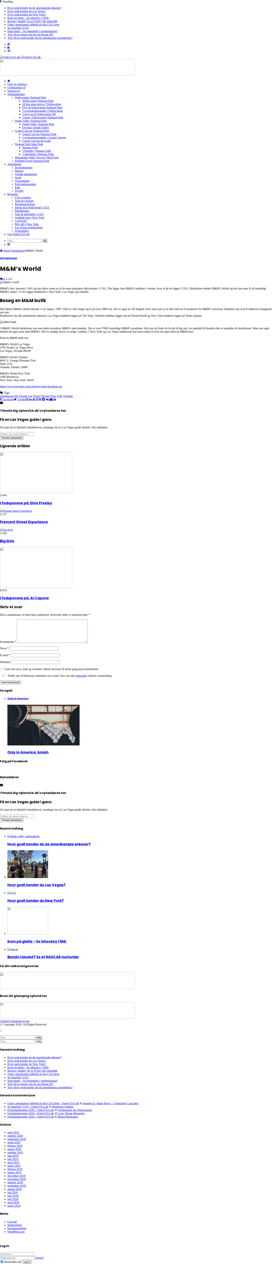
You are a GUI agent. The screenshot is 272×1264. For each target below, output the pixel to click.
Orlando (68, 396)
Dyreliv (19, 190)
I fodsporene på (16, 87)
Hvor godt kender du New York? (26, 14)
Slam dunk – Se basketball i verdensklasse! (32, 31)
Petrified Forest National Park (32, 160)
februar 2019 (14, 1169)
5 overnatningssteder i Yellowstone (42, 110)
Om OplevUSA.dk (18, 234)
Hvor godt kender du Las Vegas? (26, 11)
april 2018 (13, 1202)
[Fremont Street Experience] (16, 510)
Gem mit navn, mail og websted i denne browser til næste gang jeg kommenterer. (51, 669)
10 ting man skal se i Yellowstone (41, 104)
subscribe (81, 675)
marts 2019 (13, 1165)
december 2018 (16, 1175)
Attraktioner (14, 164)
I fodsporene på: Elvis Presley (26, 503)
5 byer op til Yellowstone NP (39, 114)
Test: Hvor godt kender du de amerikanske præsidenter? (40, 37)
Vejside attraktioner (26, 174)
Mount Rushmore (68, 1116)
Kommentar (8, 641)
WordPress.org (16, 1231)
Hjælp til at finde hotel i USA (32, 207)
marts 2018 (13, 1205)
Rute (17, 187)
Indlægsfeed (14, 1225)
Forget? (39, 1257)
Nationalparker (16, 94)
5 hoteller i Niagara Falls (36, 150)
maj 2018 (12, 1199)
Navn (4, 648)
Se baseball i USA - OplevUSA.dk (27, 1106)
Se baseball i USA (18, 27)
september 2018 (16, 1185)
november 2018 (16, 1179)
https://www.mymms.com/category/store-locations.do (31, 386)
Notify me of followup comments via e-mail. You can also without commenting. (59, 675)
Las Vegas (34, 396)
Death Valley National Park (31, 120)
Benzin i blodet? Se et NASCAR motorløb (32, 21)
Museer (19, 170)
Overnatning (22, 180)
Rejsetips (12, 194)
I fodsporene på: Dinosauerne (75, 1110)
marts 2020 (13, 1142)
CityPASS (21, 220)
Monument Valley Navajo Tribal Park (37, 157)
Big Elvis (7, 541)
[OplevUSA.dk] (20, 57)
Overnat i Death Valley (35, 127)
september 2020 (16, 1139)
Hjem (6, 250)
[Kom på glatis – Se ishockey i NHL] (27, 933)
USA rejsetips (23, 197)
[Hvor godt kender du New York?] (11, 892)
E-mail (5, 655)
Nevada (45, 396)
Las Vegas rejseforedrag (29, 227)
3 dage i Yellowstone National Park (42, 117)
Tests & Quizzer (24, 200)
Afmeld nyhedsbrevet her (15, 1021)
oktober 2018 (15, 1182)
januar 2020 (14, 1149)
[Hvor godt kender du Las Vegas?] (27, 877)
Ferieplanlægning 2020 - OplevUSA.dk (30, 1110)
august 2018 (14, 1189)
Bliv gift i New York (27, 224)
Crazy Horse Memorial (71, 1113)
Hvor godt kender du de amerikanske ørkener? (34, 7)
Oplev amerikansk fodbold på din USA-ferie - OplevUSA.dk (43, 1103)
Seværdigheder (23, 167)
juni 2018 (13, 1195)
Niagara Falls (30, 147)
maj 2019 (12, 1159)
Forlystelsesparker (25, 184)
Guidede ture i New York (29, 217)
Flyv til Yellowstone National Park (42, 107)
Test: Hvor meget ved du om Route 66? (30, 34)
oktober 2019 (15, 1152)
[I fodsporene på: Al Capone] (36, 587)
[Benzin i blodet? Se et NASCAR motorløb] (12, 949)
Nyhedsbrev (22, 230)
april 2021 (13, 1132)
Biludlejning (22, 210)
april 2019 (13, 1162)
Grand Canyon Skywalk (36, 140)
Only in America (17, 84)
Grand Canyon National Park (32, 130)
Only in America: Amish (27, 752)
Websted (5, 662)
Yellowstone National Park (30, 97)
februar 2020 (14, 1145)
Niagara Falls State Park (29, 144)
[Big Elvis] (6, 529)
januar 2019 (14, 1172)
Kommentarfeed (16, 1228)
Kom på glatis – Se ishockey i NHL (28, 17)
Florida (23, 396)
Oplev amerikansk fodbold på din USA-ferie (33, 24)
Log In (27, 1262)
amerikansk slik (9, 396)
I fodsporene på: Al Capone (24, 598)
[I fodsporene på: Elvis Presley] (36, 491)
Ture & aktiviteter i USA (29, 214)
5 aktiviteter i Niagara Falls (38, 154)
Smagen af (13, 90)
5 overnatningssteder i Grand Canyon (44, 137)
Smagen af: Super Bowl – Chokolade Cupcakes (110, 1103)
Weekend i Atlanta (62, 1106)
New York (57, 396)
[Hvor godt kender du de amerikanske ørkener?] (23, 836)
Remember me (13, 1261)
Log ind (12, 1221)
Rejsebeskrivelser (25, 204)
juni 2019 (13, 1155)
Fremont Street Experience (24, 521)
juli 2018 (12, 1192)
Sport (18, 177)
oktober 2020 (15, 1135)
